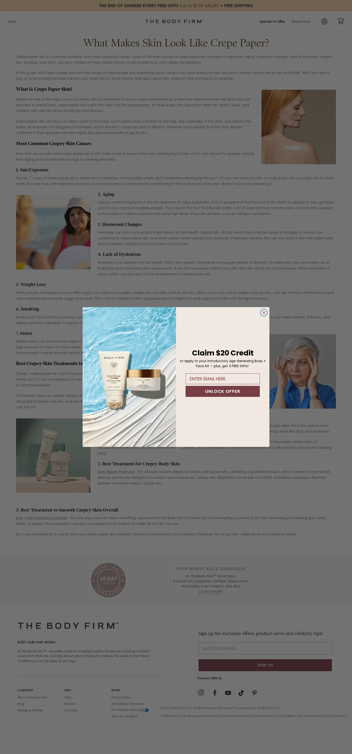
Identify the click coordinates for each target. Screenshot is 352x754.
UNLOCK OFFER (222, 391)
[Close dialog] (263, 312)
